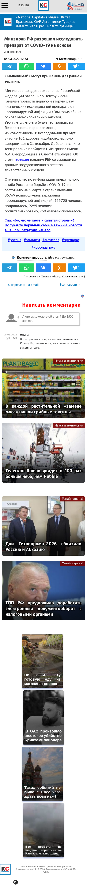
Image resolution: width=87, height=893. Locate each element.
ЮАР (37, 22)
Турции (68, 22)
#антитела (50, 240)
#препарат (70, 240)
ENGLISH (23, 5)
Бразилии (24, 22)
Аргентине (50, 22)
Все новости (68, 285)
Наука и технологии (69, 361)
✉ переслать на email (23, 285)
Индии (53, 17)
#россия (14, 240)
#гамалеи (32, 240)
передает (21, 160)
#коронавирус (44, 248)
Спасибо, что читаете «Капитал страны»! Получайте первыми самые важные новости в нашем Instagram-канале (43, 225)
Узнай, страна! (72, 499)
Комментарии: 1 (71, 59)
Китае (66, 17)
